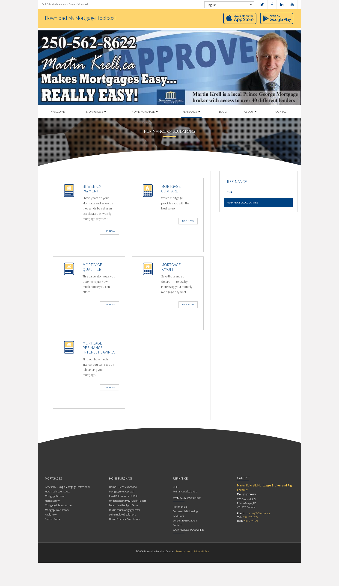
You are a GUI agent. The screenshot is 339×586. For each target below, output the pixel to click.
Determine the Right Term (123, 505)
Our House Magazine (188, 529)
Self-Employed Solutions (122, 514)
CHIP (229, 192)
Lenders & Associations (185, 520)
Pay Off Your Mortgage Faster (124, 510)
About (249, 111)
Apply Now (50, 514)
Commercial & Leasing (185, 511)
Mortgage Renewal (55, 496)
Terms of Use (183, 551)
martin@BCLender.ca (258, 513)
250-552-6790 (251, 521)
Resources (178, 516)
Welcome (58, 111)
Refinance (190, 111)
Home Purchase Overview (123, 487)
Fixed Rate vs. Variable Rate (123, 496)
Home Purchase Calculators (124, 519)
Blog (223, 111)
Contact (281, 111)
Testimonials (180, 506)
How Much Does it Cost (57, 491)
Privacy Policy (201, 551)
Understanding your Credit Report (127, 500)
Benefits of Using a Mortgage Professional (67, 487)
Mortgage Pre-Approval (121, 491)
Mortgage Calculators (56, 510)
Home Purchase (143, 111)
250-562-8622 (250, 517)
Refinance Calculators (242, 202)
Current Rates (52, 519)
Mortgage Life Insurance (58, 505)
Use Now (109, 231)
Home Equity (52, 500)
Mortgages (95, 111)
